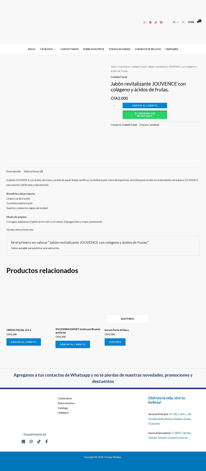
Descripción (13, 171)
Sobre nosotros (93, 49)
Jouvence (154, 124)
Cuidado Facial (138, 66)
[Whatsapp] (145, 22)
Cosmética (123, 66)
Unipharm (171, 49)
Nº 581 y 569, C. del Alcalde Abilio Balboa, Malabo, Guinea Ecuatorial (169, 418)
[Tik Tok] (156, 22)
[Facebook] (161, 22)
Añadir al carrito (145, 105)
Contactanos (70, 49)
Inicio (31, 49)
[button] (176, 22)
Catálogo (46, 49)
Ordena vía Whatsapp (146, 114)
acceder (23, 247)
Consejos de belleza (148, 49)
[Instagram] (150, 22)
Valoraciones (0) (33, 171)
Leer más (115, 342)
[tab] (13, 171)
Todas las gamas (119, 49)
